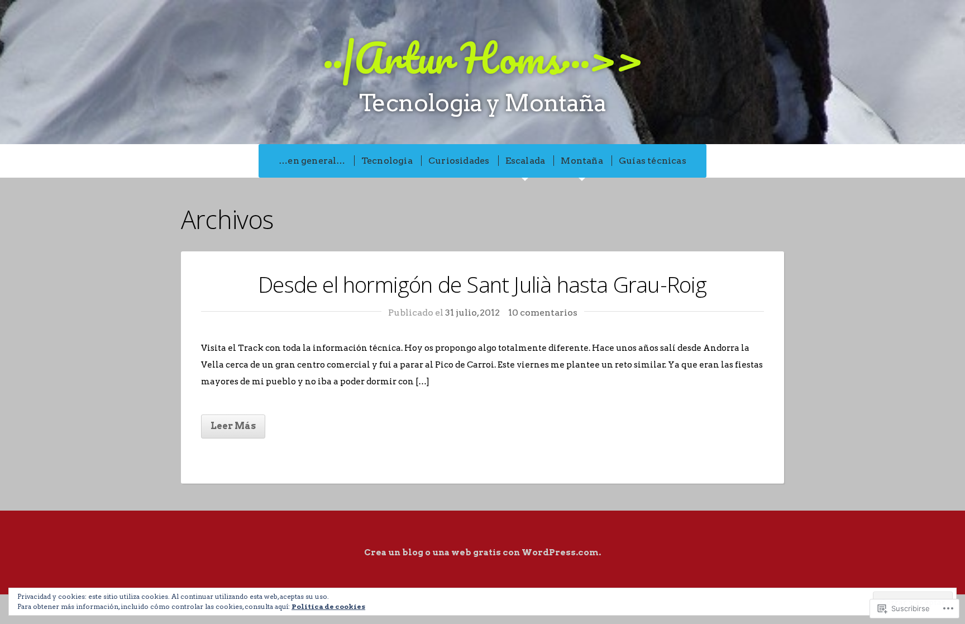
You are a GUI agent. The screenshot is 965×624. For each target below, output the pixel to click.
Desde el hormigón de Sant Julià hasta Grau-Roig (482, 284)
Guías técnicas (652, 160)
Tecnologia (387, 160)
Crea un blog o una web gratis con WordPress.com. (482, 552)
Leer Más (233, 426)
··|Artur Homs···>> (483, 57)
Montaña (582, 160)
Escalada (525, 160)
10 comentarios (542, 312)
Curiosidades (458, 160)
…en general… (312, 160)
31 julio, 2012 (472, 312)
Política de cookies (328, 606)
